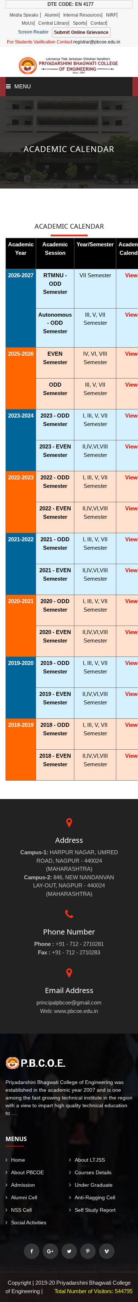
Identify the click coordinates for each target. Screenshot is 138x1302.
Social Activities (28, 1222)
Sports (79, 23)
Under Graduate (94, 1185)
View (131, 275)
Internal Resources (82, 15)
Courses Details (93, 1172)
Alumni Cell (24, 1197)
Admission (23, 1185)
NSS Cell (21, 1210)
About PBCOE (27, 1172)
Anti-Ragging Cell (95, 1197)
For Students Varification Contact (63, 42)
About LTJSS (90, 1160)
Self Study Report (95, 1210)
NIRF (111, 15)
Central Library (53, 23)
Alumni (52, 15)
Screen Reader (33, 32)
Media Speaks (24, 15)
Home (18, 1160)
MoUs (27, 23)
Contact (98, 23)
